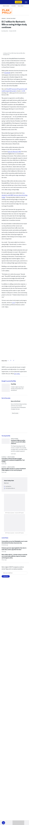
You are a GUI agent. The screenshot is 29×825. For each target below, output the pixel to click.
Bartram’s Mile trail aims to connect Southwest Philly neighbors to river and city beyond (14, 469)
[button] (3, 822)
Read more (6, 483)
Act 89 (23, 91)
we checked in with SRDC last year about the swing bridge (14, 195)
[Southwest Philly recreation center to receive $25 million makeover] (6, 441)
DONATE (19, 2)
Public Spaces (21, 5)
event (13, 302)
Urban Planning (6, 5)
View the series (15, 413)
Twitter (10, 360)
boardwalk (7, 72)
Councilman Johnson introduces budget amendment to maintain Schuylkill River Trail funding (13, 460)
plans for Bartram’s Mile (14, 151)
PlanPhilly (13, 384)
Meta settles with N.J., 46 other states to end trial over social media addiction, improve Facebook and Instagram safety (14, 556)
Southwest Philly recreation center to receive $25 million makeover (18, 442)
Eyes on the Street (11, 18)
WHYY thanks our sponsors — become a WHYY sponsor (14, 512)
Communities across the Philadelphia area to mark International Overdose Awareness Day (14, 542)
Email (13, 360)
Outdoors (13, 5)
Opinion (3, 18)
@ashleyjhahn (8, 486)
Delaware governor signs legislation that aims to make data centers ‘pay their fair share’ (14, 548)
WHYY (5, 2)
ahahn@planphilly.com (10, 488)
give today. (17, 373)
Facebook (8, 360)
